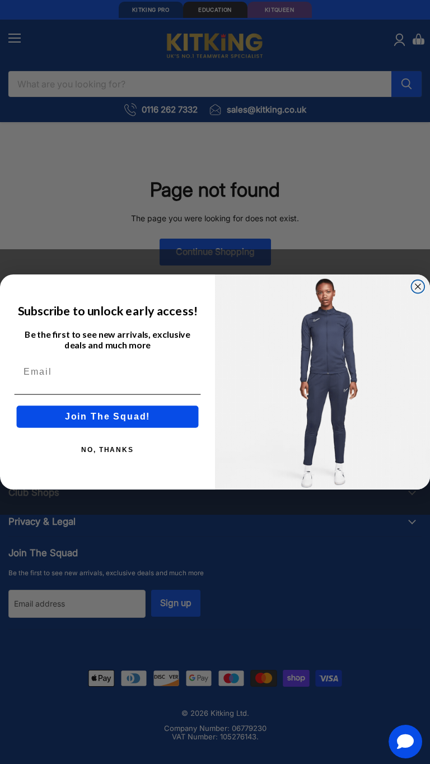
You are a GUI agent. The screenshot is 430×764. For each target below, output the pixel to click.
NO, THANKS (107, 450)
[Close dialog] (418, 287)
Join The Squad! (108, 416)
